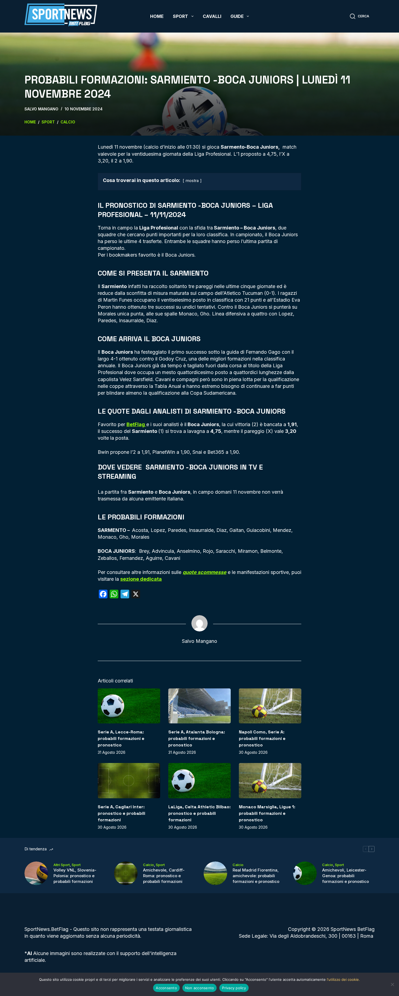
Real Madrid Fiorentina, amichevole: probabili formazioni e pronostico (256, 875)
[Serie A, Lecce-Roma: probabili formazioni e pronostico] (129, 705)
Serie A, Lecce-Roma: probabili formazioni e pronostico (121, 738)
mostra (192, 180)
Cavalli (212, 16)
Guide (237, 16)
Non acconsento (199, 988)
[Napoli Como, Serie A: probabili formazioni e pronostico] (270, 705)
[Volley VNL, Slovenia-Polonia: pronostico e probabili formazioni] (36, 873)
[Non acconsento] (392, 984)
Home (157, 16)
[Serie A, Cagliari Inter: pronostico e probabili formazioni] (129, 780)
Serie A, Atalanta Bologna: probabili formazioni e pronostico (196, 738)
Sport (180, 16)
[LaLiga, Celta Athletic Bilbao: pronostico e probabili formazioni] (199, 780)
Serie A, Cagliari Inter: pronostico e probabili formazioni (121, 813)
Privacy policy (234, 988)
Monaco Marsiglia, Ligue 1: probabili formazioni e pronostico (267, 813)
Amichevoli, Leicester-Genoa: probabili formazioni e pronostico (345, 875)
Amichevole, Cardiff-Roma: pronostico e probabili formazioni (164, 875)
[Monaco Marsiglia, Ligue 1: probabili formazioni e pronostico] (270, 780)
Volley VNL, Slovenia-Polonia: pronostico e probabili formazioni (74, 875)
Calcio (148, 865)
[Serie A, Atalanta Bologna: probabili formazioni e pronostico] (199, 705)
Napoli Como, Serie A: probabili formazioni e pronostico (262, 738)
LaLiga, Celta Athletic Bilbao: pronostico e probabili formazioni (199, 813)
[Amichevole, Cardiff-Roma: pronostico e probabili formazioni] (126, 873)
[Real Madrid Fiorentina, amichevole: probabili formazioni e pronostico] (215, 873)
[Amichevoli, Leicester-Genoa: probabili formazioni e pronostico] (305, 873)
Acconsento (166, 988)
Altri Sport (61, 865)
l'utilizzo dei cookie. (343, 979)
